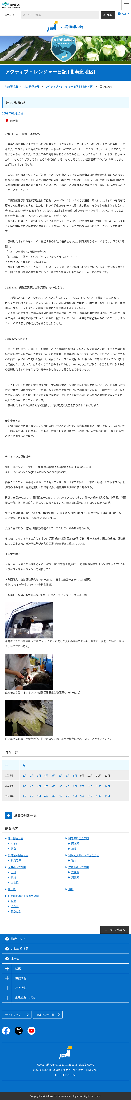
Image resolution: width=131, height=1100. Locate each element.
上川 (13, 872)
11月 (98, 786)
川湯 (73, 848)
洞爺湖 (75, 877)
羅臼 (13, 848)
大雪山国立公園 (17, 867)
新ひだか (16, 911)
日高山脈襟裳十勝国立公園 (23, 896)
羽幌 (70, 889)
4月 (46, 775)
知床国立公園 (15, 838)
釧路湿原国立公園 (18, 855)
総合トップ (18, 939)
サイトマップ (13, 1015)
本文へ (8, 14)
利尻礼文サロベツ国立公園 (83, 855)
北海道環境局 (31, 86)
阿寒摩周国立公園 (78, 838)
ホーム (15, 958)
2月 (32, 775)
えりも (15, 906)
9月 (82, 786)
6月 (61, 775)
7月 (68, 775)
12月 (107, 786)
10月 (90, 786)
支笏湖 (75, 872)
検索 (109, 15)
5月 (53, 775)
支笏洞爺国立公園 (78, 867)
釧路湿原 (16, 860)
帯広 (13, 901)
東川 (13, 877)
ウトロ (15, 843)
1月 (25, 775)
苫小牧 (12, 889)
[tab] (8, 815)
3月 (39, 775)
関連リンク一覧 (45, 1015)
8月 (75, 775)
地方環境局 (11, 86)
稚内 (73, 860)
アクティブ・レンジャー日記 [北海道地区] (69, 86)
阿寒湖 (75, 843)
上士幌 (15, 882)
